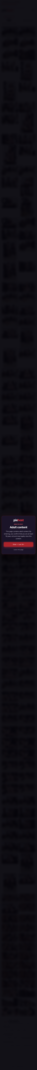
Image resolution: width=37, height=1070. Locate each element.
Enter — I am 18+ (18, 544)
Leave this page (18, 549)
